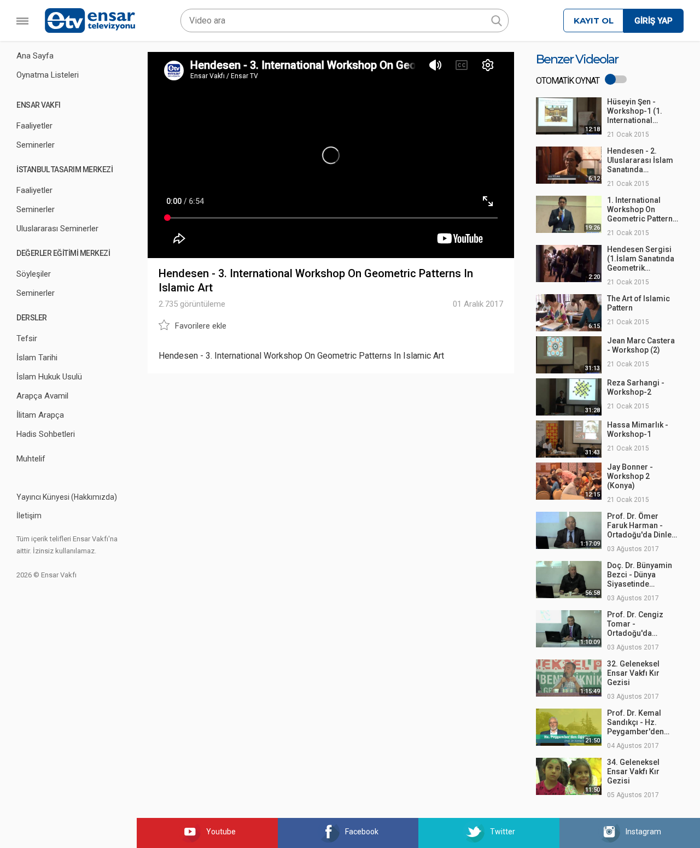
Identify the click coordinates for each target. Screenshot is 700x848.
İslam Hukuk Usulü (49, 377)
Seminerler (35, 145)
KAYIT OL (594, 20)
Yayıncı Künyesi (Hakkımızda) (66, 497)
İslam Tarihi (36, 357)
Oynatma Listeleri (47, 75)
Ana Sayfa (35, 56)
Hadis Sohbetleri (45, 434)
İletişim (29, 515)
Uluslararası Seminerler (57, 228)
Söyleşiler (33, 274)
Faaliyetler (34, 126)
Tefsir (26, 338)
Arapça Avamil (42, 396)
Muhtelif (30, 459)
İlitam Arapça (40, 415)
